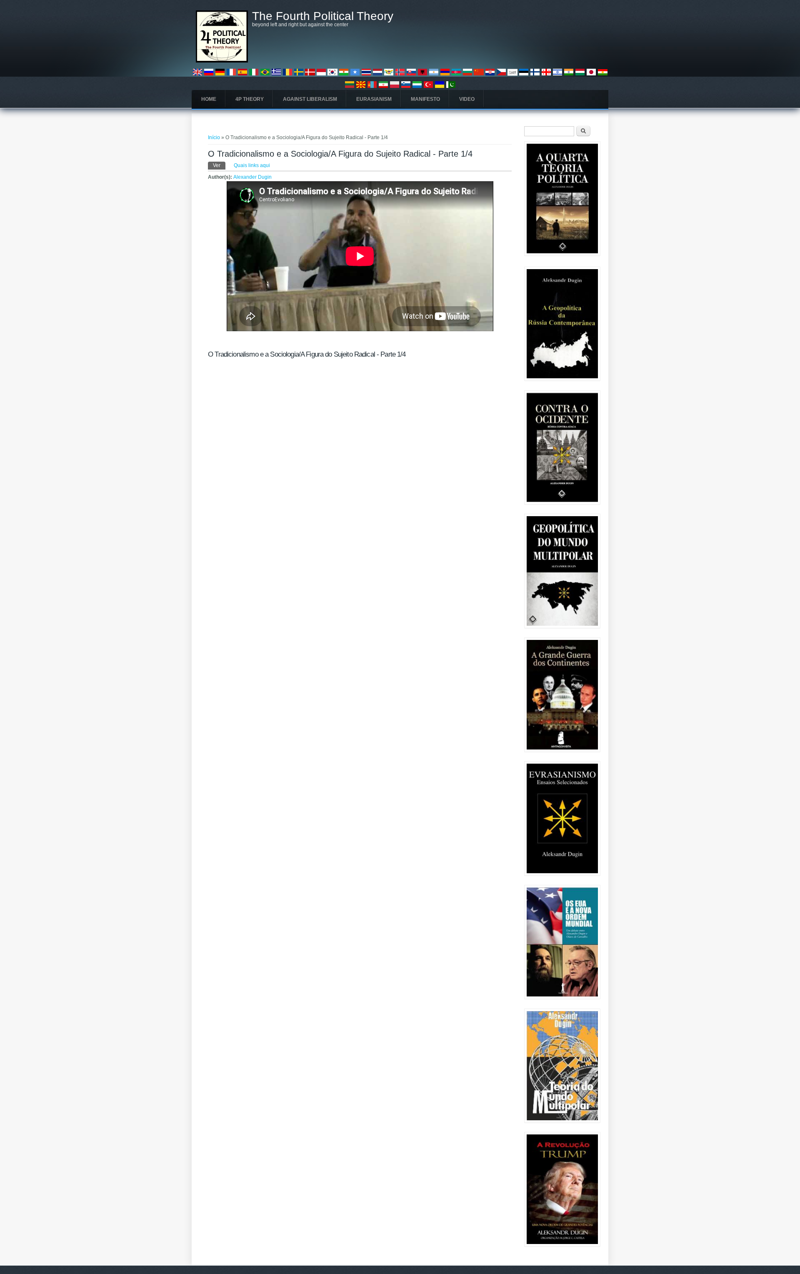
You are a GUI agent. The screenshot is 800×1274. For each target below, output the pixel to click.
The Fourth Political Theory (322, 16)
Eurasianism (374, 99)
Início (214, 137)
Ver (219, 165)
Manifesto (425, 99)
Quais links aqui (252, 165)
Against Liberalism (310, 99)
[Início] (222, 61)
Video (467, 99)
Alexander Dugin (252, 177)
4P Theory (249, 99)
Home (208, 99)
